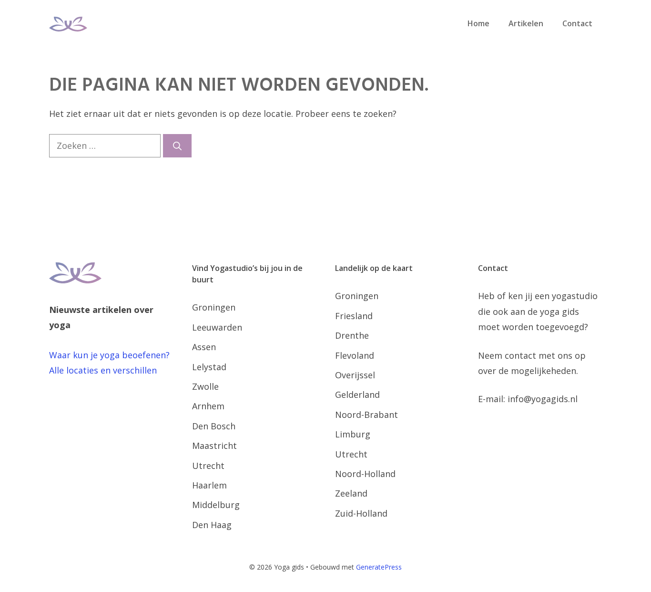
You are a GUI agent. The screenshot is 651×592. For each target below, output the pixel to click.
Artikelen (526, 23)
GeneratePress (379, 566)
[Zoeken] (177, 145)
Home (478, 23)
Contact (577, 23)
